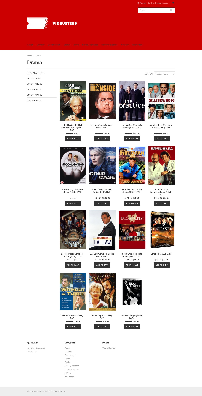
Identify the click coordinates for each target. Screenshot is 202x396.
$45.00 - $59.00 (34, 89)
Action (30, 44)
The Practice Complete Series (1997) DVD (131, 126)
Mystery (125, 44)
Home (29, 55)
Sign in (150, 3)
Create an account (161, 3)
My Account (141, 3)
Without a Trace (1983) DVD (72, 316)
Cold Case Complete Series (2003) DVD (101, 190)
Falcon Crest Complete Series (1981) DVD (131, 255)
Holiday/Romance (90, 44)
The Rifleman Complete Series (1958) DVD (131, 190)
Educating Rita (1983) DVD (102, 316)
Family (76, 44)
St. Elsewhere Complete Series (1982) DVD (161, 126)
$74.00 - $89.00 (34, 100)
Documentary (54, 44)
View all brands (108, 348)
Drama (67, 44)
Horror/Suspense (109, 44)
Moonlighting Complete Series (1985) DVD (72, 190)
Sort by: (149, 74)
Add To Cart (73, 139)
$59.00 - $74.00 (34, 95)
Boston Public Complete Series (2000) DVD (72, 255)
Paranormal (137, 44)
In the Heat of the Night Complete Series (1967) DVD (72, 127)
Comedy (40, 44)
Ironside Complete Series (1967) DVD (102, 126)
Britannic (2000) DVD (161, 254)
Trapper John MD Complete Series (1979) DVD (161, 192)
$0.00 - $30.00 (34, 78)
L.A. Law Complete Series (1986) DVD (102, 255)
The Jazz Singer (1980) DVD (131, 316)
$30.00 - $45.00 (34, 84)
